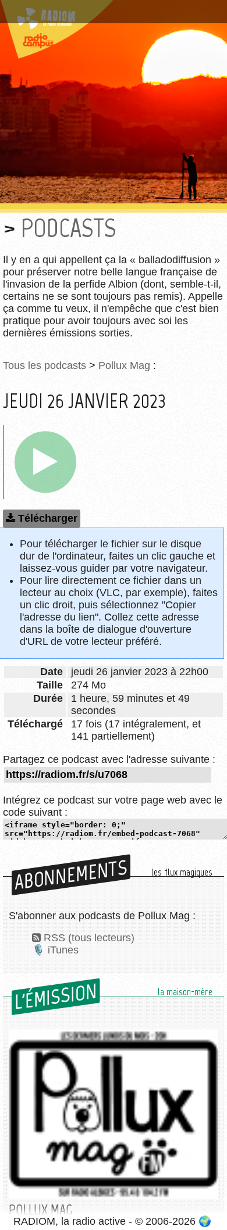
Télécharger (47, 518)
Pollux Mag (124, 365)
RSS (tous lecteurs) (89, 938)
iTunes (63, 950)
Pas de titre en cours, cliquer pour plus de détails (106, 14)
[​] (45, 462)
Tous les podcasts (44, 365)
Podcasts (68, 228)
